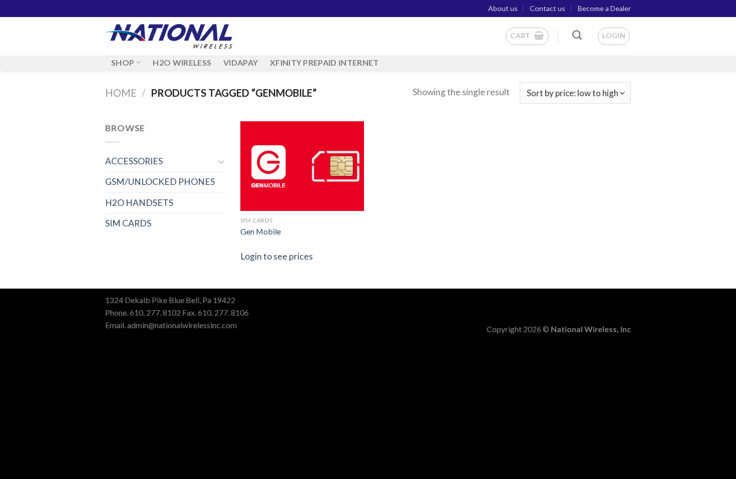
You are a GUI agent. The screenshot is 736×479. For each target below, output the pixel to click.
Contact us (547, 8)
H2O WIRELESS (182, 62)
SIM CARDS (128, 223)
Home (121, 93)
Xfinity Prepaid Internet (324, 62)
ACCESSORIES (134, 161)
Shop (122, 62)
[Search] (577, 35)
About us (503, 8)
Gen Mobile (260, 231)
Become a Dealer (604, 8)
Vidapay (240, 62)
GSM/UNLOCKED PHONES (160, 181)
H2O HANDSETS (139, 202)
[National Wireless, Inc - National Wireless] (168, 36)
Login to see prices (276, 256)
